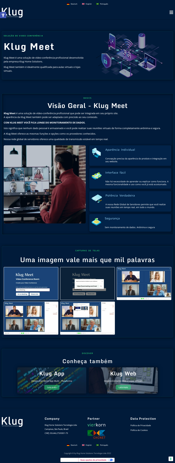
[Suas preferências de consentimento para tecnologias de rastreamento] (171, 459)
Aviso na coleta (69, 460)
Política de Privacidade (140, 425)
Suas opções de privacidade (93, 460)
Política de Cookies (139, 430)
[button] (3, 15)
